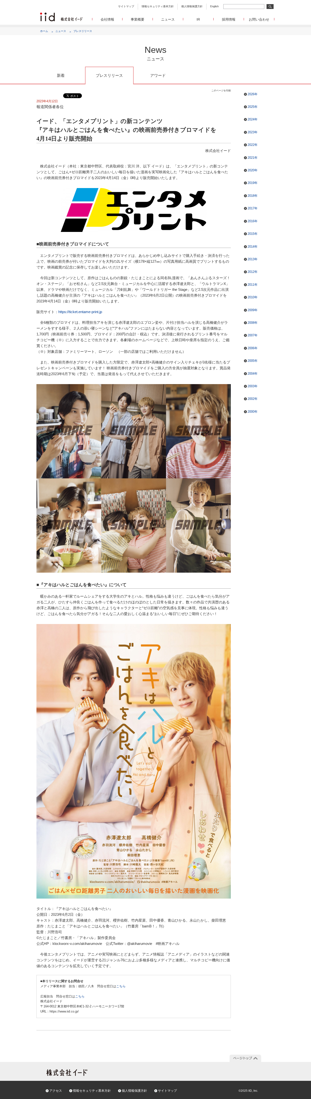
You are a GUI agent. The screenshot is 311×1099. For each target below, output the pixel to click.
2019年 (253, 183)
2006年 (253, 348)
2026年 (253, 94)
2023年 (253, 132)
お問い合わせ (259, 19)
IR (198, 19)
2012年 (253, 272)
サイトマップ (126, 6)
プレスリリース (82, 31)
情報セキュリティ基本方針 (158, 6)
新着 (61, 75)
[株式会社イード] (61, 14)
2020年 (253, 170)
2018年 (253, 196)
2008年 (253, 322)
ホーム (44, 31)
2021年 (253, 157)
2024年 (253, 119)
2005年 (253, 361)
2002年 (253, 399)
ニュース (168, 19)
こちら (121, 986)
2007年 (253, 335)
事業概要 (137, 19)
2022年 (253, 145)
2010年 (253, 297)
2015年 (253, 234)
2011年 (253, 284)
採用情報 (228, 19)
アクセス (55, 1090)
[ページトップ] (245, 1058)
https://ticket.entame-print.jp (80, 312)
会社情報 (107, 19)
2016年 (253, 221)
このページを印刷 (221, 90)
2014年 (253, 246)
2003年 (253, 386)
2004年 (253, 373)
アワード (158, 75)
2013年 (253, 259)
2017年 (253, 208)
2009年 (253, 310)
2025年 (253, 107)
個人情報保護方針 (192, 6)
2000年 (253, 411)
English (214, 6)
